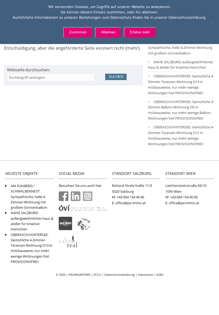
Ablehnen (108, 32)
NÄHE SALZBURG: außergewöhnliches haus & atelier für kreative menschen (180, 65)
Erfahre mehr (140, 32)
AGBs (159, 275)
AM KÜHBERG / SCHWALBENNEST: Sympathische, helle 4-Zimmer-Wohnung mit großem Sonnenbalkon (180, 48)
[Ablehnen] (212, 22)
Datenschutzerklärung (119, 275)
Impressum (145, 275)
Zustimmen (78, 32)
